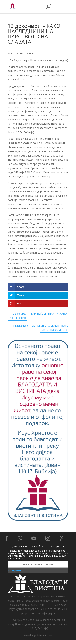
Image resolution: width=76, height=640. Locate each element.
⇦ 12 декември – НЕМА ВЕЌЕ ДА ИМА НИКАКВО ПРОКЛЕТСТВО (37, 316)
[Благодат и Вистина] (38, 520)
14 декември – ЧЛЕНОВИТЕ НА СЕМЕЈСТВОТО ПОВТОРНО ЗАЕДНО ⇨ (40, 328)
